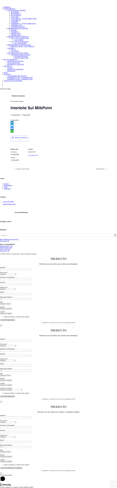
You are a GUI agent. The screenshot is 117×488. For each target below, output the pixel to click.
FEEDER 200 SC (16, 35)
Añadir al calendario (21, 137)
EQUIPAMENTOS (9, 9)
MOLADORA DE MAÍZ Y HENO (17, 53)
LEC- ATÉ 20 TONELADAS (20, 41)
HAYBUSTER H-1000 (21, 58)
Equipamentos (8, 185)
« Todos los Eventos (18, 96)
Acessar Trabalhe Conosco (7, 226)
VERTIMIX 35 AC (16, 25)
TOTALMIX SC (16, 20)
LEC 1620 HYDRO (21, 43)
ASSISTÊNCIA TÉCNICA (15, 61)
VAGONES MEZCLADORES (16, 10)
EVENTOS (7, 74)
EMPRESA (7, 7)
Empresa (6, 184)
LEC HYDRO (19, 40)
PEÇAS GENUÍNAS (13, 63)
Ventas (5, 187)
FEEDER (14, 30)
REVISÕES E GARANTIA (15, 64)
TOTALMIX (15, 17)
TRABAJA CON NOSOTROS (13, 81)
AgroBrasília (100, 169)
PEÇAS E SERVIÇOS (10, 59)
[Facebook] (58, 128)
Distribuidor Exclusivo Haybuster (20, 54)
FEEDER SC (15, 31)
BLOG (6, 72)
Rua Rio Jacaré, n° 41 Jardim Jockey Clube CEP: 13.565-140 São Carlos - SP (6, 248)
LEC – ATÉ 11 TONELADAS (20, 38)
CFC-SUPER (15, 51)
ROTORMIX (15, 12)
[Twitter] (58, 125)
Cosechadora (11, 48)
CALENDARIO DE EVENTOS (17, 76)
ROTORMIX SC (16, 13)
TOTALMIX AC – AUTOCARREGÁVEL (24, 18)
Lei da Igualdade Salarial (7, 193)
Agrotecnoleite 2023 (22, 169)
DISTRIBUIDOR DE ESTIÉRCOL (18, 36)
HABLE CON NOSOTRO (15, 69)
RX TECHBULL (16, 15)
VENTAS (10, 67)
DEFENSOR (11, 71)
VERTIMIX (14, 22)
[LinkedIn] (58, 122)
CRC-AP (13, 49)
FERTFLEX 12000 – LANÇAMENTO (22, 46)
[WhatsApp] (58, 131)
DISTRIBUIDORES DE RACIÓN (17, 28)
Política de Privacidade (6, 192)
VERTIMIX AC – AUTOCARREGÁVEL (23, 23)
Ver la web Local (33, 155)
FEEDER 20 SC (16, 33)
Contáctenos (7, 188)
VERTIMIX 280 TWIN (18, 27)
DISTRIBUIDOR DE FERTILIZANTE (19, 45)
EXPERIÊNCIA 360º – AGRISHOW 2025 (20, 77)
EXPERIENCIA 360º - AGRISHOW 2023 (19, 79)
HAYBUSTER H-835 (21, 56)
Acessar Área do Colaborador (8, 217)
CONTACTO (8, 66)
